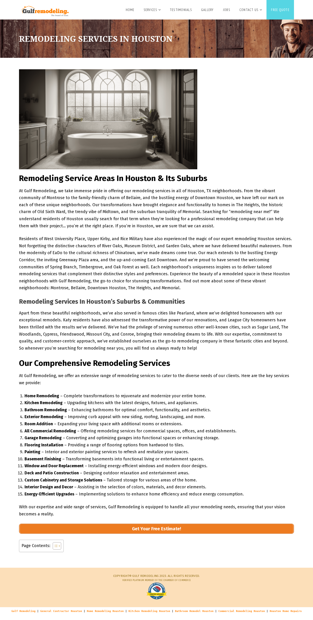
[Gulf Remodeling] (44, 9)
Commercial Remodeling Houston (241, 611)
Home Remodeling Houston (105, 611)
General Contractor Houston (61, 611)
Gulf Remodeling (23, 611)
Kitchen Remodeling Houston (149, 611)
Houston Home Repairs (286, 611)
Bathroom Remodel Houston (194, 611)
